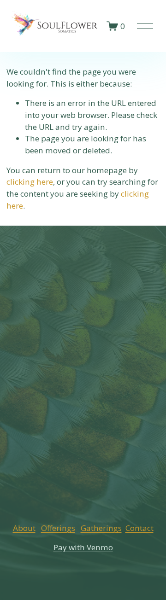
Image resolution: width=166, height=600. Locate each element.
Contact (139, 528)
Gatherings (101, 528)
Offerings (58, 528)
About (24, 528)
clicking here (29, 181)
